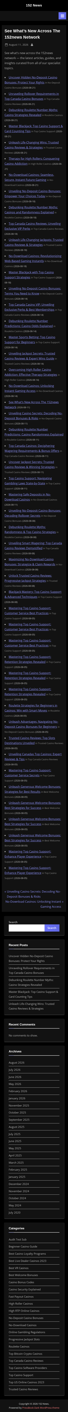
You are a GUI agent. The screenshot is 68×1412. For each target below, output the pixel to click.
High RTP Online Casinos (24, 1311)
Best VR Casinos (18, 1268)
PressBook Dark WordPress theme (40, 1407)
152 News (34, 5)
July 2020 (14, 1212)
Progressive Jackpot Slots (24, 1339)
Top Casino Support (21, 1375)
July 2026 (14, 1069)
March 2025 (16, 1162)
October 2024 (17, 1198)
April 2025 (15, 1155)
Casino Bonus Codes (21, 1282)
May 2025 (15, 1148)
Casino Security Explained (25, 1289)
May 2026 (15, 1084)
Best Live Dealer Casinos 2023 (27, 1261)
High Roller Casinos (21, 1303)
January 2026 (17, 1098)
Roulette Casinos (19, 1346)
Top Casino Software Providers (28, 1368)
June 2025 (15, 1141)
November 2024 (19, 1191)
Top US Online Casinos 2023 (26, 1382)
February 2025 (18, 1169)
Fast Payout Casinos (21, 1296)
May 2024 (15, 1205)
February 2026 (18, 1091)
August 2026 (16, 1062)
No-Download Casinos (22, 1325)
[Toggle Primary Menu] (62, 15)
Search (13, 922)
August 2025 (16, 1127)
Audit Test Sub (17, 1239)
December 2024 (19, 1184)
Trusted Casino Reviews (23, 1389)
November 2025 (19, 1105)
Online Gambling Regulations (27, 1332)
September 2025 (19, 1119)
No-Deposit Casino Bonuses (26, 1318)
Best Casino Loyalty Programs (27, 1253)
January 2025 (17, 1177)
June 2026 (15, 1077)
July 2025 (14, 1134)
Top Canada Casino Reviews (26, 1360)
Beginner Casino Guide (23, 1246)
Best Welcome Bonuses (23, 1275)
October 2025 (17, 1112)
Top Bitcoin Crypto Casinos (25, 1353)
